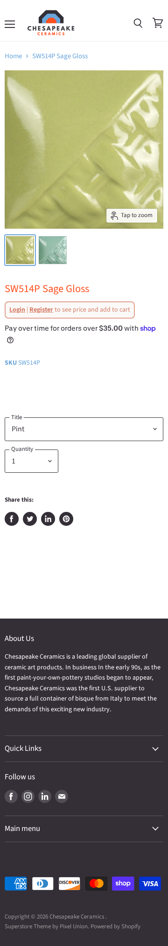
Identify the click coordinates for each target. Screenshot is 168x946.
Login (17, 309)
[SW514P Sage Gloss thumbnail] (20, 250)
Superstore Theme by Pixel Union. (47, 926)
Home (13, 56)
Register (41, 309)
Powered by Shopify (115, 926)
